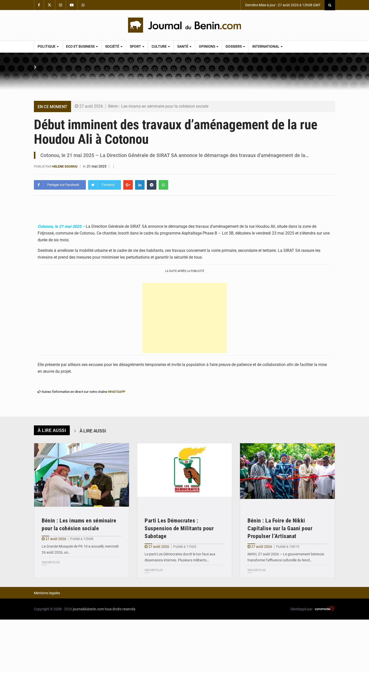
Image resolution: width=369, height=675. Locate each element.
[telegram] (151, 185)
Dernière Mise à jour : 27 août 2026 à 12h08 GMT (282, 5)
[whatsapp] (163, 185)
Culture (159, 46)
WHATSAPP (116, 392)
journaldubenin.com (88, 609)
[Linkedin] (140, 185)
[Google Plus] (128, 185)
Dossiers (234, 46)
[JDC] (184, 25)
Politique (47, 46)
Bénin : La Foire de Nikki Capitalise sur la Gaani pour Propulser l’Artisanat (280, 528)
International (266, 46)
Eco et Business (80, 46)
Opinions (207, 46)
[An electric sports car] (81, 475)
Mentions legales (47, 593)
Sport (136, 46)
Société (112, 46)
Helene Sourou (65, 166)
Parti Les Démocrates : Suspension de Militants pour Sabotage (179, 528)
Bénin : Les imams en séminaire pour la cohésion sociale (158, 106)
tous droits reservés (120, 609)
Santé (183, 46)
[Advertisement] (184, 318)
